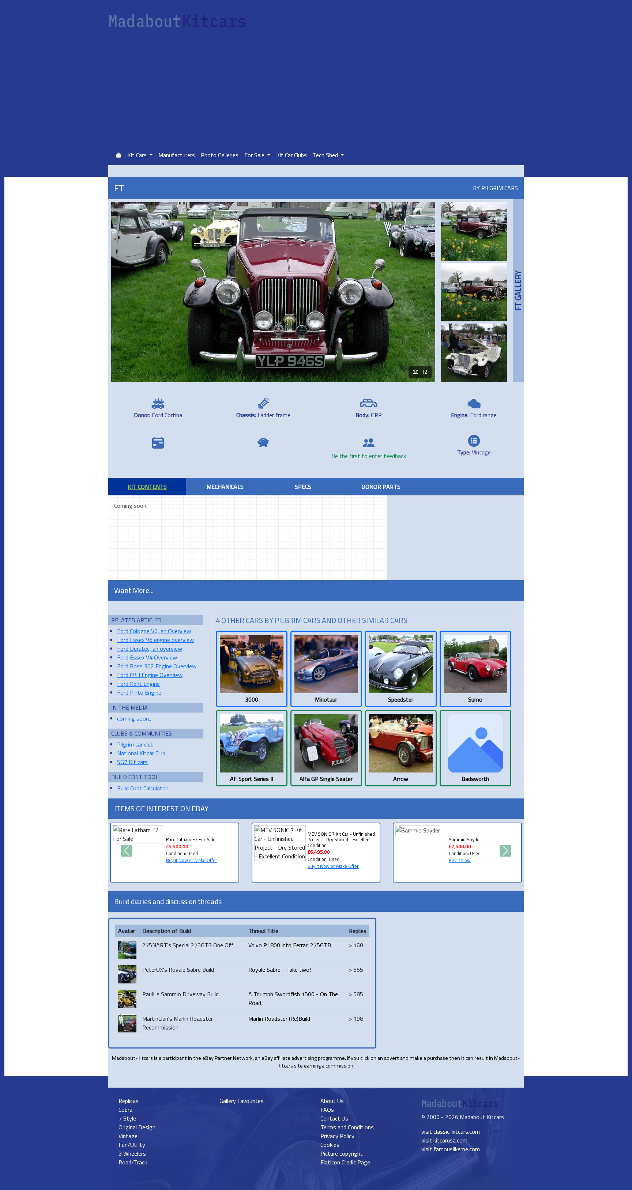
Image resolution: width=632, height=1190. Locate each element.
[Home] (118, 155)
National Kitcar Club (141, 753)
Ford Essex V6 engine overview (155, 639)
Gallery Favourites (241, 1100)
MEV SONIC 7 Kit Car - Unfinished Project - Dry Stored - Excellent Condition (341, 839)
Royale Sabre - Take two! (279, 969)
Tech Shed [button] (326, 155)
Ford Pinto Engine (139, 692)
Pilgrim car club (135, 744)
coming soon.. (134, 718)
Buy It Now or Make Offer (191, 860)
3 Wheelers (132, 1153)
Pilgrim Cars (499, 188)
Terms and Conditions (347, 1127)
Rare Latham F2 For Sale (190, 839)
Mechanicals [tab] (225, 486)
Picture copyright (341, 1153)
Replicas (128, 1100)
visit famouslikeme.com (450, 1149)
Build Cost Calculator (142, 788)
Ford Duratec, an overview (149, 648)
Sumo (475, 699)
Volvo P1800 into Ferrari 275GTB (289, 945)
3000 (251, 699)
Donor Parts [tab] (380, 486)
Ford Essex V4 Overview (147, 657)
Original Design (136, 1127)
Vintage (128, 1136)
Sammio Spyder (465, 839)
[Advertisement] (316, 90)
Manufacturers (176, 155)
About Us (332, 1100)
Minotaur (326, 699)
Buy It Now (460, 860)
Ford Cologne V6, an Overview (154, 631)
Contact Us (334, 1118)
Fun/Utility (131, 1144)
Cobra (125, 1109)
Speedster (400, 699)
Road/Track (132, 1162)
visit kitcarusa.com (444, 1140)
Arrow (400, 778)
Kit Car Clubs (291, 155)
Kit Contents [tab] (147, 486)
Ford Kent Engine (138, 683)
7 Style (127, 1118)
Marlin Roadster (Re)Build (279, 1018)
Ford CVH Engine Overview (150, 674)
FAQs (327, 1109)
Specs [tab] (303, 486)
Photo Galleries (219, 155)
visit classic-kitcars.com (450, 1131)
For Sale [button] (255, 155)
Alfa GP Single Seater (326, 778)
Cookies (329, 1144)
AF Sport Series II (251, 778)
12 (424, 372)
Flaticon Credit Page (345, 1162)
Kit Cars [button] (137, 155)
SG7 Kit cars (132, 762)
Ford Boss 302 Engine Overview (156, 666)
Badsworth (475, 778)
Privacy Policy (337, 1136)
